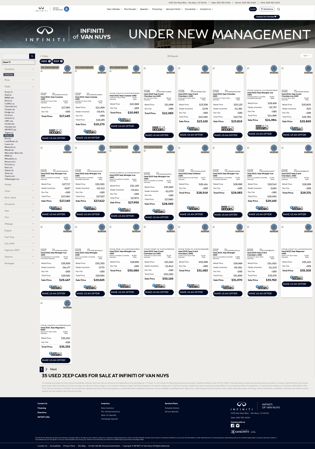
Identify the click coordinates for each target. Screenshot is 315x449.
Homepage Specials (109, 419)
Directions (42, 412)
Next (53, 369)
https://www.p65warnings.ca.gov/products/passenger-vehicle (125, 439)
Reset (6, 62)
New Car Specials (108, 415)
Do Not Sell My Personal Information (104, 446)
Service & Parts (171, 403)
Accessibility (55, 446)
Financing (42, 408)
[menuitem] (19, 74)
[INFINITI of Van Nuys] (49, 8)
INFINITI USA (44, 417)
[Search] (32, 56)
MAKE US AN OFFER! (53, 138)
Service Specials (171, 412)
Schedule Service (172, 408)
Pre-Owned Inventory (110, 412)
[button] (66, 9)
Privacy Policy (69, 446)
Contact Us (42, 403)
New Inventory (107, 408)
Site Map (82, 446)
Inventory (105, 403)
